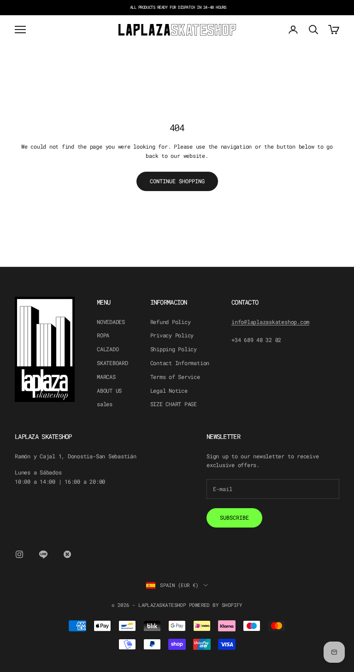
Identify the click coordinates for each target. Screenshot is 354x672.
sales (104, 404)
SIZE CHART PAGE (173, 404)
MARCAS (106, 376)
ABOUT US (109, 390)
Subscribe (234, 517)
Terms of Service (175, 376)
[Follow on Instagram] (19, 554)
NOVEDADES (111, 321)
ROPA (103, 335)
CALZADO (107, 349)
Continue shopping (177, 181)
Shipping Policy (173, 349)
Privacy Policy (172, 335)
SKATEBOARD (112, 362)
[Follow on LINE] (43, 554)
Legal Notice (169, 390)
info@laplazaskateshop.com (270, 321)
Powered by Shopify (215, 604)
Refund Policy (170, 321)
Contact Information (179, 362)
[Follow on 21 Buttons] (67, 554)
